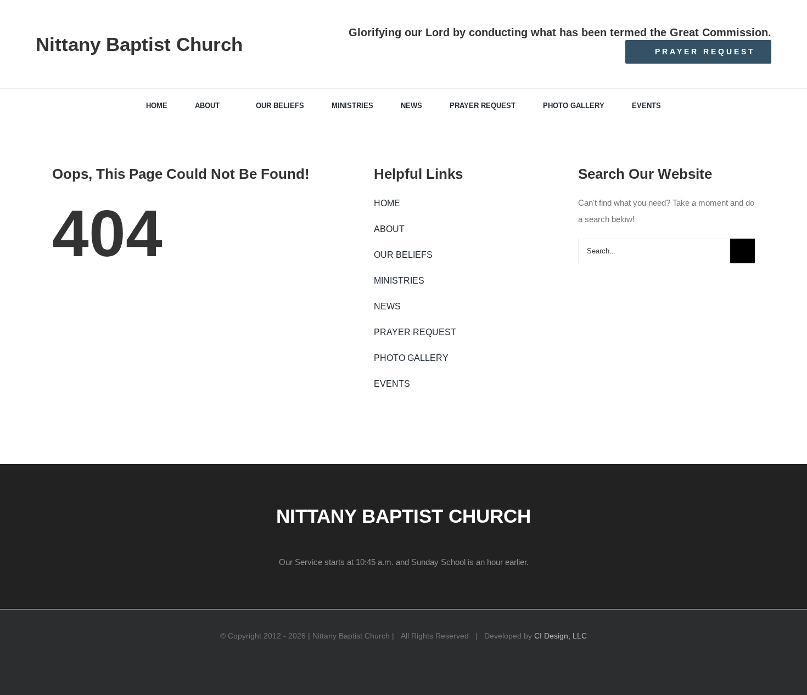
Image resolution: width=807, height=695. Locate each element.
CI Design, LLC (560, 635)
